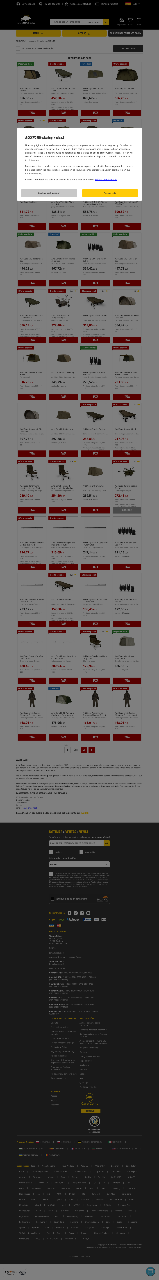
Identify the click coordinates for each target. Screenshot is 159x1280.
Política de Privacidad (106, 179)
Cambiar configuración (49, 193)
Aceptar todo (110, 193)
